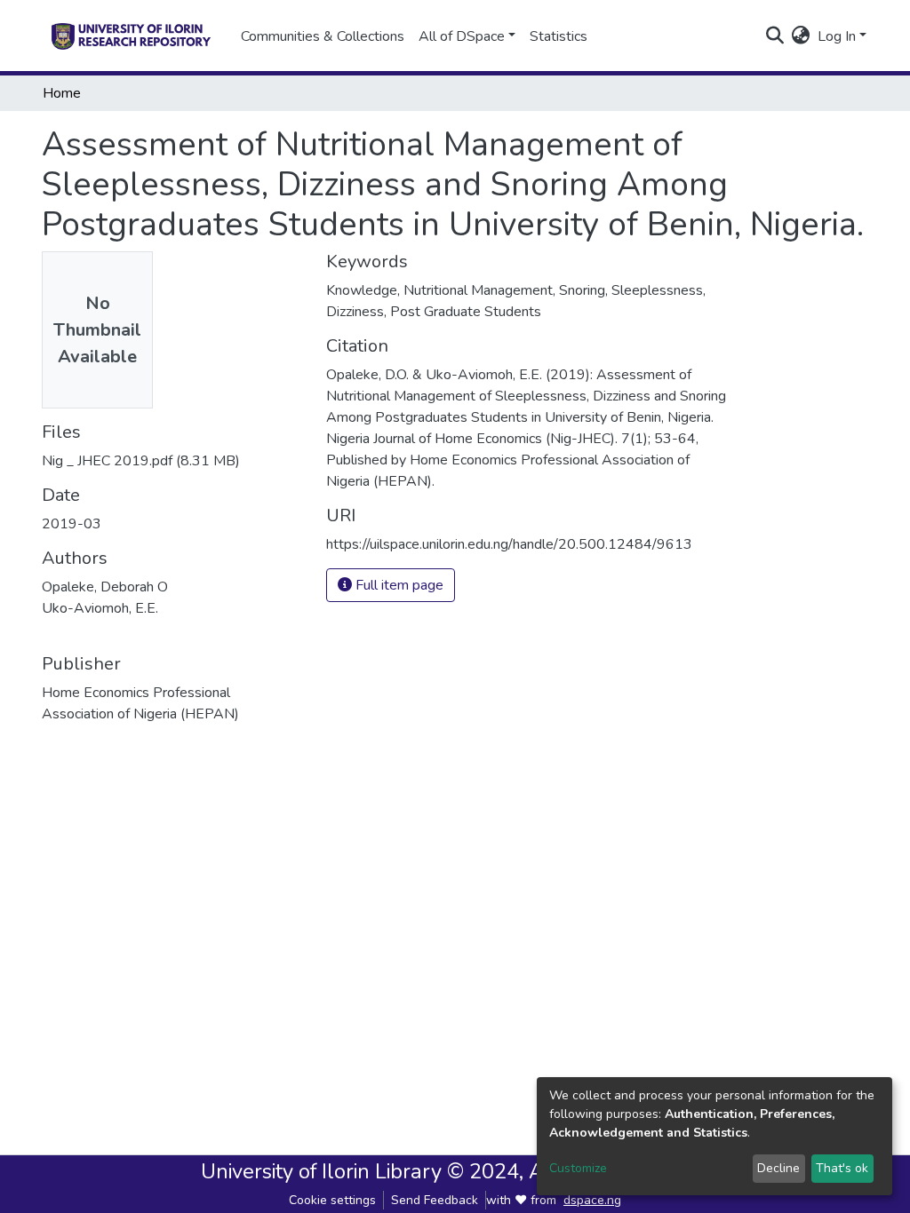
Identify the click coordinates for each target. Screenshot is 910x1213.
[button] (801, 36)
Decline (778, 1168)
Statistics (558, 36)
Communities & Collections (322, 36)
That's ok (842, 1168)
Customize (578, 1168)
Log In (837, 36)
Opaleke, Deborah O (105, 587)
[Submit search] (775, 36)
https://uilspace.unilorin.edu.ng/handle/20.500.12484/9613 (509, 544)
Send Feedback (434, 1200)
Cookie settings (332, 1200)
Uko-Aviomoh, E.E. (100, 608)
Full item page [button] (397, 585)
